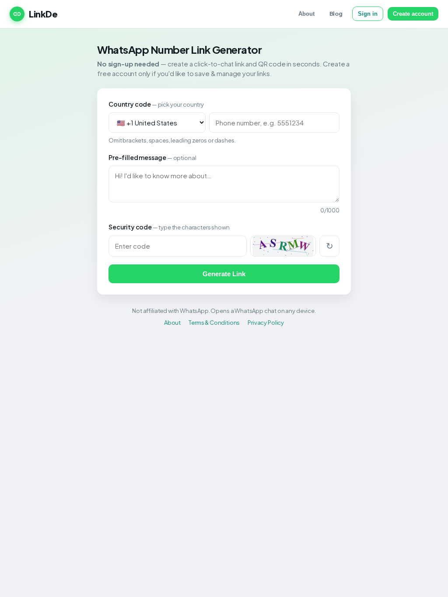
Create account (413, 13)
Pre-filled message (152, 157)
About (306, 13)
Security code (168, 227)
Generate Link (224, 274)
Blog (336, 13)
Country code (156, 104)
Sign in (368, 13)
